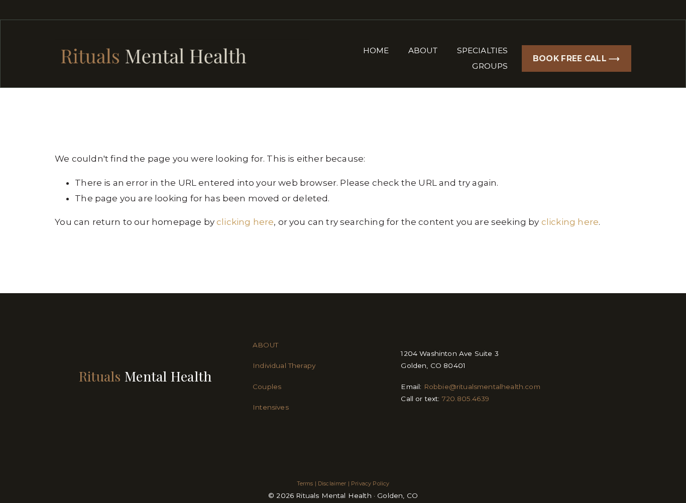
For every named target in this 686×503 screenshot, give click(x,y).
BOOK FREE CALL (571, 58)
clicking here (245, 222)
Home (376, 50)
